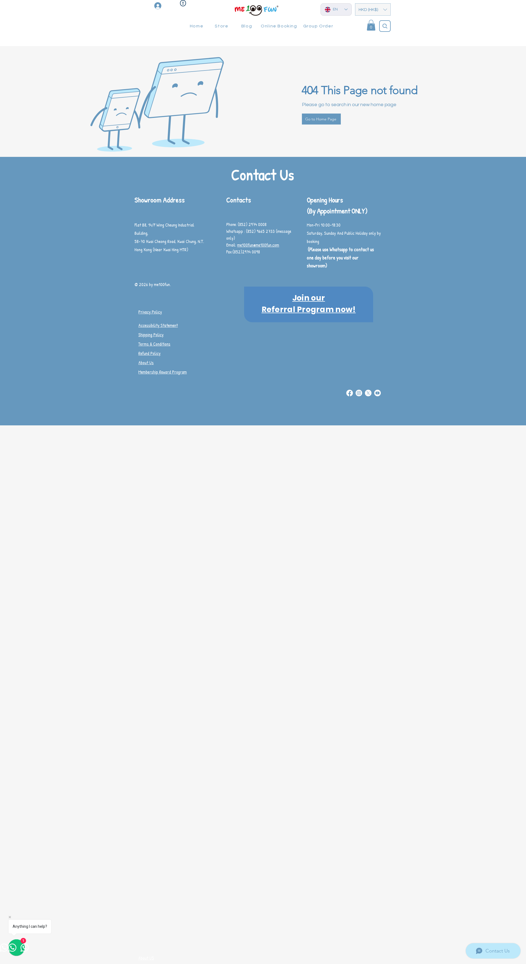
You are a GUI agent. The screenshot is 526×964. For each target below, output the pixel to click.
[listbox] (373, 9)
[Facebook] (349, 393)
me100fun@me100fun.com (258, 245)
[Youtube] (377, 393)
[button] (373, 9)
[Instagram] (359, 393)
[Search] (385, 26)
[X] (368, 393)
